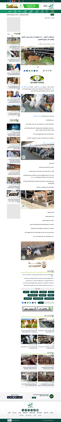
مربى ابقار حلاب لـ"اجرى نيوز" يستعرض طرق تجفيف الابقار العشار (29, 347)
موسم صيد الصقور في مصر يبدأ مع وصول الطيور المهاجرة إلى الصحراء (14, 88)
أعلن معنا (39, 415)
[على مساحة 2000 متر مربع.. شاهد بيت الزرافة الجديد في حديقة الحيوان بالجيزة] (13, 40)
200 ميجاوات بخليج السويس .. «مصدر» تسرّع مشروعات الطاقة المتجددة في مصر (21, 14)
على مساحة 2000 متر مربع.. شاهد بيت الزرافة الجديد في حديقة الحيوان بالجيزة (14, 47)
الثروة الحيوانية (31, 11)
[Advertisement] (37, 28)
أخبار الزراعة (42, 11)
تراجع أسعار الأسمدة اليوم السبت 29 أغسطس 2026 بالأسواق (14, 60)
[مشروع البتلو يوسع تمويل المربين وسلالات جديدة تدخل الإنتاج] (46, 360)
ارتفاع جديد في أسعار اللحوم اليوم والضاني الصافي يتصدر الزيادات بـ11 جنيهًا (46, 385)
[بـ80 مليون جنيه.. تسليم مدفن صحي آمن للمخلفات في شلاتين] (13, 167)
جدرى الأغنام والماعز (37, 116)
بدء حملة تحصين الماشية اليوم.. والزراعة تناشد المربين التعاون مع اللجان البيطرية (38, 285)
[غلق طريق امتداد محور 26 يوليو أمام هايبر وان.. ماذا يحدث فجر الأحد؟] (13, 193)
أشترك (34, 397)
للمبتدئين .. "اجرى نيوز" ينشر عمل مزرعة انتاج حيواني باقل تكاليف (46, 347)
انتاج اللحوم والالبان (32, 295)
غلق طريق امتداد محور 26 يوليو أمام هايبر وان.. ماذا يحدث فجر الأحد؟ (14, 201)
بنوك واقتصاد (24, 11)
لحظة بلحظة (13, 120)
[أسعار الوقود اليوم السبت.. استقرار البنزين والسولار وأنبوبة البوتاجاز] (13, 67)
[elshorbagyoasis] (37, 265)
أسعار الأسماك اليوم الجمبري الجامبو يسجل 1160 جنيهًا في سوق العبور (30, 368)
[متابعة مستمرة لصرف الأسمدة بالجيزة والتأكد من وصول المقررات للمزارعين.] (13, 180)
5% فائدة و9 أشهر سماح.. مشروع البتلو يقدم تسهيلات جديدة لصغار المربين (39, 280)
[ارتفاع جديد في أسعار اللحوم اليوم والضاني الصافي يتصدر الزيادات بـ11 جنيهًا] (46, 376)
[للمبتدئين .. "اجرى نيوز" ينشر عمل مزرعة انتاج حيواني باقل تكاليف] (46, 339)
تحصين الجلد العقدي (38, 298)
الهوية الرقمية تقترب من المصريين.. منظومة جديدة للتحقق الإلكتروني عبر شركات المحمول (14, 134)
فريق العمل (21, 415)
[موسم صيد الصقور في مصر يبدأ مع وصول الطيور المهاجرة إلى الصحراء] (13, 80)
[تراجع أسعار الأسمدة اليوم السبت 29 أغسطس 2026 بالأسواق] (13, 54)
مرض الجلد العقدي (49, 298)
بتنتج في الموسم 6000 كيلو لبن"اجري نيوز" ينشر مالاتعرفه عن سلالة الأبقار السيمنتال (29, 331)
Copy (41, 302)
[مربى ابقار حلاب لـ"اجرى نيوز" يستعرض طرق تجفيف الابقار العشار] (29, 339)
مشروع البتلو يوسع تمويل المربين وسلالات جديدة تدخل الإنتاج (48, 368)
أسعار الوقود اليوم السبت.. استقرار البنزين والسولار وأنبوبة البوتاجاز (13, 74)
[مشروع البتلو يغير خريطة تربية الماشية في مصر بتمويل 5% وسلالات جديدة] (29, 376)
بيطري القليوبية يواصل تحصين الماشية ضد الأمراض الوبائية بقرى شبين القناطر (38, 278)
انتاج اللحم (51, 295)
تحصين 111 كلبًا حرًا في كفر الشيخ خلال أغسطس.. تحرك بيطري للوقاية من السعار (13, 147)
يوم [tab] (12, 34)
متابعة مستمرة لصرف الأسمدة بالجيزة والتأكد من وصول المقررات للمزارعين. (13, 187)
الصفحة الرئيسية (52, 11)
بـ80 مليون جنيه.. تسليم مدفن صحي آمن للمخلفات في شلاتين (14, 173)
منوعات (9, 11)
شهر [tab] (12, 35)
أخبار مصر (47, 11)
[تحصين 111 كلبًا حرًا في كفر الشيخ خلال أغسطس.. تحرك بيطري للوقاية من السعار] (13, 140)
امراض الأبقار (42, 295)
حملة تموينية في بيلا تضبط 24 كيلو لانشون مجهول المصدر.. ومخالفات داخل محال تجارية (38, 275)
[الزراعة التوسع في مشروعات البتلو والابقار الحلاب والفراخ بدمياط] (46, 323)
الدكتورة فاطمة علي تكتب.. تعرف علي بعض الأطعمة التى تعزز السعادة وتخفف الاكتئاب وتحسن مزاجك (13, 101)
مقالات (19, 11)
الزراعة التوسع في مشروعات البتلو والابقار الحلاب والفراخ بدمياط (46, 331)
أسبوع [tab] (8, 34)
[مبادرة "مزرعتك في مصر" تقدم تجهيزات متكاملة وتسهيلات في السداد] (13, 107)
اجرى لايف (15, 11)
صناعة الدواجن (36, 11)
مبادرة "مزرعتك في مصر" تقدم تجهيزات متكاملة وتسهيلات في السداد (14, 114)
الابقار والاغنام (27, 298)
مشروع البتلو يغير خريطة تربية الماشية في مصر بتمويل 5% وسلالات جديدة (29, 385)
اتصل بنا (35, 415)
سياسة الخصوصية (28, 415)
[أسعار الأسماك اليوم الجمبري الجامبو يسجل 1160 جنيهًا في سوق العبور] (29, 360)
